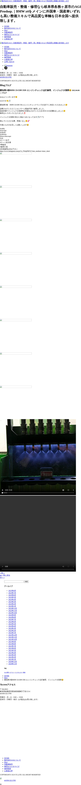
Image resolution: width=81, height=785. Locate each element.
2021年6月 (12, 648)
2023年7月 (12, 593)
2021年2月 (12, 657)
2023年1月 (12, 606)
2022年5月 (12, 624)
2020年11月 (12, 664)
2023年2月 (12, 604)
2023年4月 (12, 599)
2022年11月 (12, 611)
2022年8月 (12, 617)
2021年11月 (12, 637)
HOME (6, 676)
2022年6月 (12, 622)
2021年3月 (12, 655)
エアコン (11, 672)
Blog (5, 678)
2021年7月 (12, 646)
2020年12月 (12, 662)
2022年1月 (12, 633)
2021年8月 (12, 644)
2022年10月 (12, 613)
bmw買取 (6, 672)
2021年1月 (12, 659)
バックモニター (18, 672)
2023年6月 (12, 595)
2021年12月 (12, 635)
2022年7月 (12, 619)
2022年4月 (12, 626)
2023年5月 (12, 597)
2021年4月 (12, 653)
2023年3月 (12, 602)
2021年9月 (12, 642)
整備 (24, 672)
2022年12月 (12, 608)
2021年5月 (12, 650)
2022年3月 (12, 628)
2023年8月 (12, 591)
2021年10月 (12, 639)
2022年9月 (12, 615)
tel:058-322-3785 (5, 77)
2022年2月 (12, 630)
